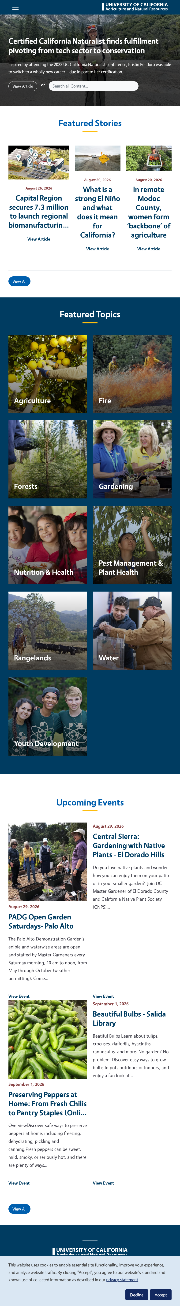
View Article (22, 86)
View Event (19, 996)
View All (19, 281)
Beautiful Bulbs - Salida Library (129, 1018)
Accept (161, 1295)
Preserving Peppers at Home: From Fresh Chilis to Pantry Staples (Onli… (47, 1103)
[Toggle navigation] (15, 7)
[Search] (135, 86)
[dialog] (90, 1280)
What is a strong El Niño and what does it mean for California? (97, 212)
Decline (136, 1295)
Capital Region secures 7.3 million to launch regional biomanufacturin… (38, 211)
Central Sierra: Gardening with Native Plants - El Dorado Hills (129, 845)
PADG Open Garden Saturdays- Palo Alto (41, 921)
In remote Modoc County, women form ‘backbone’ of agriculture (148, 212)
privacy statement (122, 1279)
